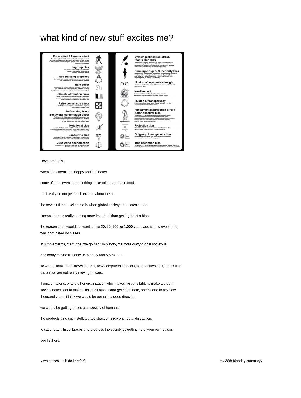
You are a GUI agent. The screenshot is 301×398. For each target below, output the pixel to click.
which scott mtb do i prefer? (64, 361)
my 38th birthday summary (240, 361)
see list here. (50, 340)
